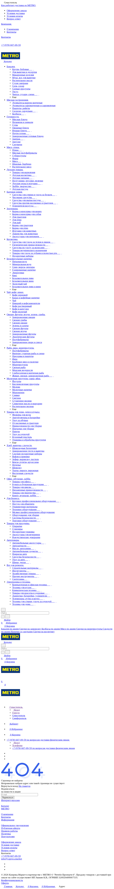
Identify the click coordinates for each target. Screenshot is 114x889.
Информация (7, 820)
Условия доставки (16, 13)
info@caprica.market (11, 859)
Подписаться (7, 798)
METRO (5, 808)
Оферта (5, 883)
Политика (6, 833)
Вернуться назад (9, 786)
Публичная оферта (10, 828)
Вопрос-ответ (14, 19)
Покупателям (8, 836)
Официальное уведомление (15, 825)
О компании (13, 29)
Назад (16, 710)
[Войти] (2, 678)
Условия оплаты (15, 16)
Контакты (11, 32)
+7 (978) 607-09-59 (11, 45)
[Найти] (7, 616)
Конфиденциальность (12, 880)
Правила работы (9, 831)
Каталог (5, 806)
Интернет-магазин (10, 800)
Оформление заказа (17, 10)
